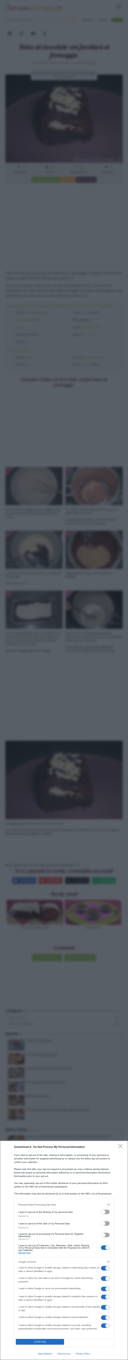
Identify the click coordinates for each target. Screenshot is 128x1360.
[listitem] (64, 1204)
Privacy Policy (83, 1353)
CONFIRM (40, 1342)
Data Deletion (45, 1353)
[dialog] (64, 1250)
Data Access (64, 1353)
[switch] (105, 1212)
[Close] (121, 1147)
